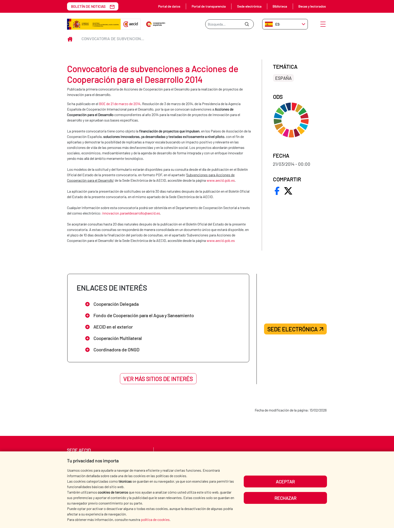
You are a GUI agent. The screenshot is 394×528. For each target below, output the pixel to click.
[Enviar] (247, 24)
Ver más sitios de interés (158, 378)
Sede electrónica (249, 6)
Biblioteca (280, 6)
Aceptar (285, 481)
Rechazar (285, 498)
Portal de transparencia (209, 6)
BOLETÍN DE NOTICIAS (88, 6)
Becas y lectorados (312, 6)
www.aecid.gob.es (221, 240)
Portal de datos (169, 6)
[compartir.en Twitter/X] (288, 191)
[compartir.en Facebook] (277, 191)
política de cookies (155, 519)
